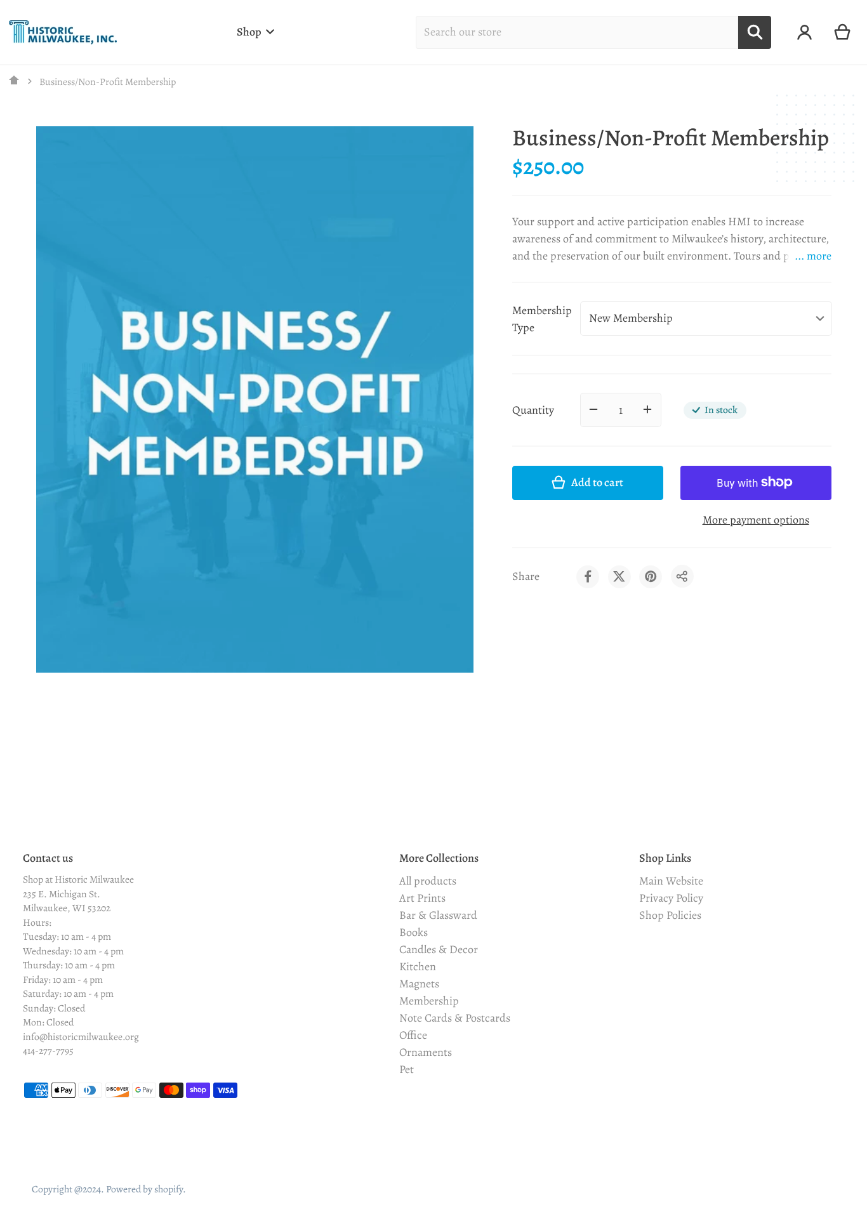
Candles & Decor (438, 949)
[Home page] (14, 81)
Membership (429, 1000)
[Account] (804, 32)
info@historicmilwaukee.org (81, 1036)
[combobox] (577, 32)
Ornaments (425, 1052)
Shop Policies (670, 915)
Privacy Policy (671, 898)
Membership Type (542, 318)
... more (813, 255)
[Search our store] (754, 32)
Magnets (419, 983)
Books (413, 932)
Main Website (671, 880)
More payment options (756, 519)
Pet (406, 1069)
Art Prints (422, 898)
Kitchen (417, 966)
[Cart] (842, 32)
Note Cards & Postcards (454, 1017)
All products (427, 880)
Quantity (533, 409)
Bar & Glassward (438, 915)
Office (413, 1035)
